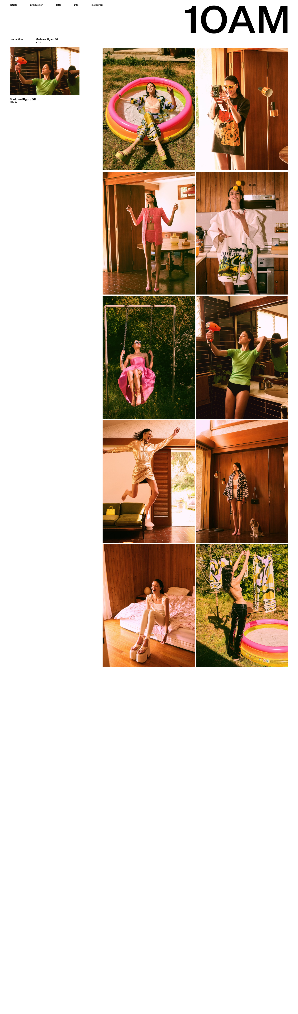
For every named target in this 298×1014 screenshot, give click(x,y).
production (16, 39)
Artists (13, 4)
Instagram (97, 4)
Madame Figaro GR (23, 99)
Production (36, 4)
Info (76, 4)
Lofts (58, 4)
